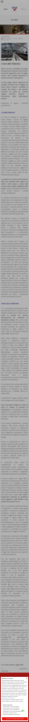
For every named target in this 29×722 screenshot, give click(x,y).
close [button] (27, 678)
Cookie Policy (5, 698)
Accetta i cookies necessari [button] (15, 718)
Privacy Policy (11, 698)
